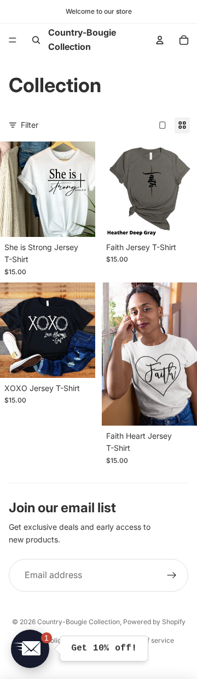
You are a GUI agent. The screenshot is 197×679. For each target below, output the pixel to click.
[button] (30, 649)
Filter (29, 124)
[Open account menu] (160, 40)
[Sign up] (171, 575)
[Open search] (36, 40)
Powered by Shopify (154, 622)
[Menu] (12, 40)
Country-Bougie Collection (78, 622)
